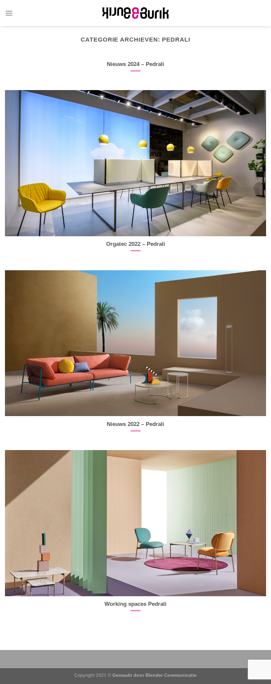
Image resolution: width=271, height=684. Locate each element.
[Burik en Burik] (135, 13)
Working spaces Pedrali (135, 604)
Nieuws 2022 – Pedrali (135, 424)
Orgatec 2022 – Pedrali (135, 244)
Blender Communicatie (171, 675)
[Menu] (9, 13)
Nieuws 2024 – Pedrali (135, 64)
